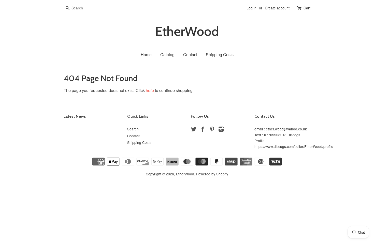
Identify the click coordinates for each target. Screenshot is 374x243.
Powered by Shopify (212, 173)
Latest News (75, 116)
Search (133, 128)
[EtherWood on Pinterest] (212, 129)
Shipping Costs (220, 54)
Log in (251, 7)
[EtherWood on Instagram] (221, 129)
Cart (307, 7)
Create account (277, 7)
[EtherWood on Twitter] (193, 129)
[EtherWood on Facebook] (203, 129)
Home (146, 54)
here (150, 90)
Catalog (167, 54)
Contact (190, 54)
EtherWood (187, 31)
